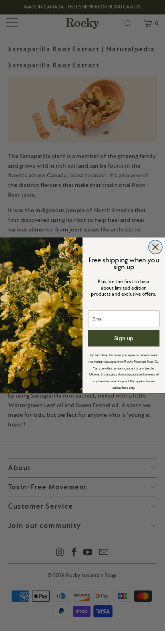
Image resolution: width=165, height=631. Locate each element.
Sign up (124, 338)
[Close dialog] (155, 247)
